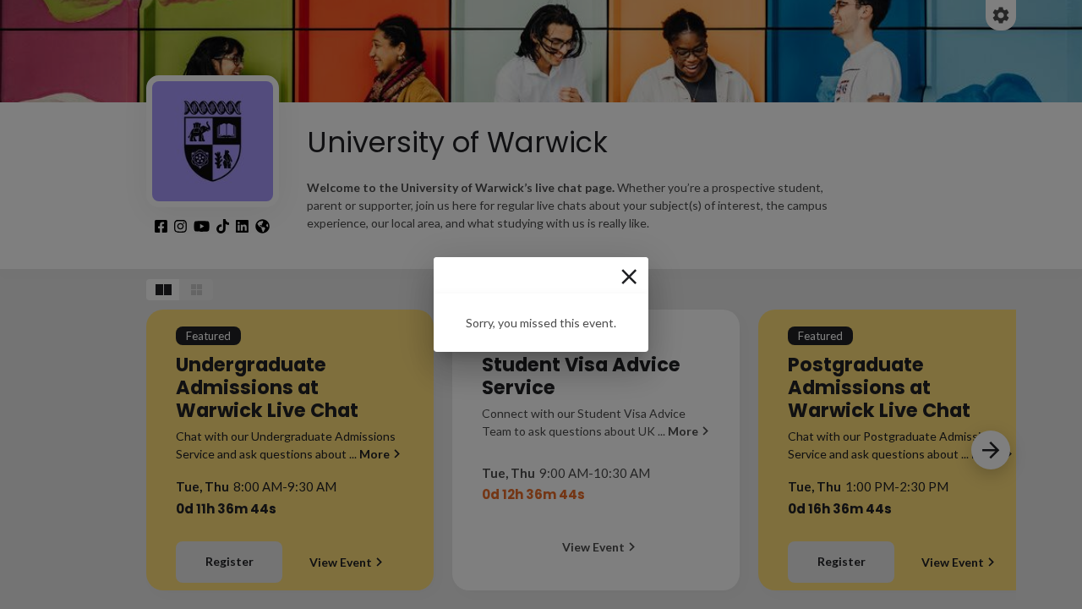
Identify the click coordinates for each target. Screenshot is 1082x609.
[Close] (628, 276)
